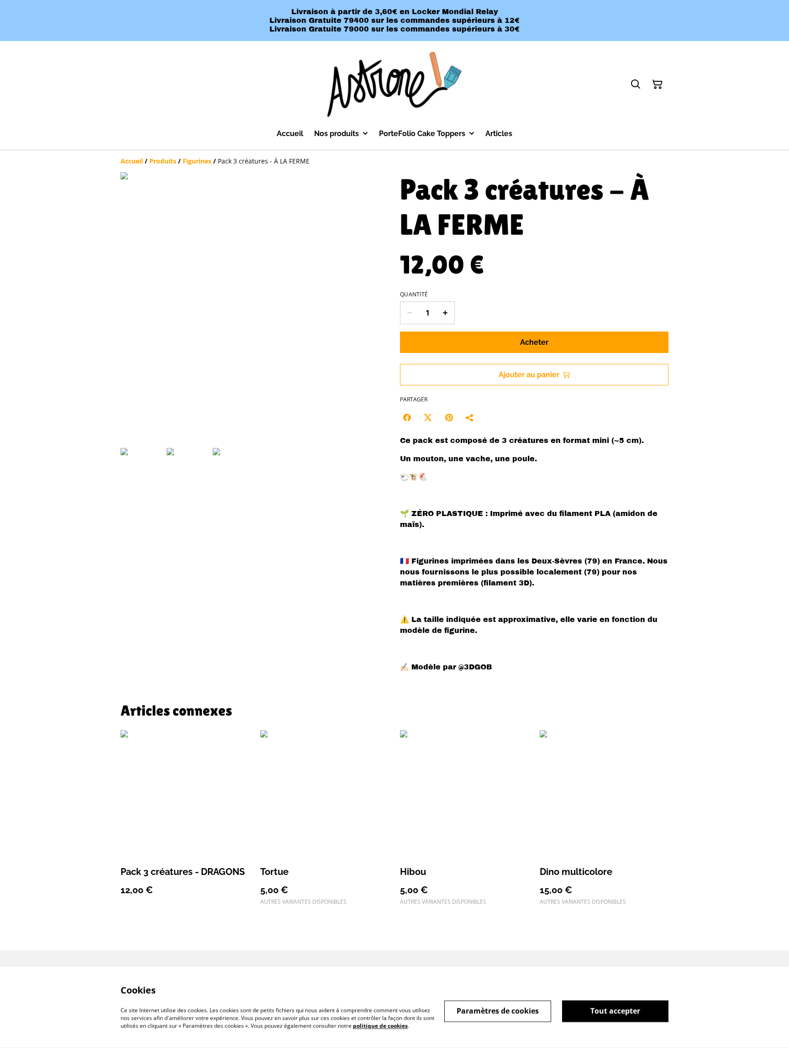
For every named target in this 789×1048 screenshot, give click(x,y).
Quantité (414, 294)
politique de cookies (380, 1025)
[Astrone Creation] (394, 84)
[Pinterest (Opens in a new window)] (449, 417)
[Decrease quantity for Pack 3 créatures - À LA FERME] (409, 312)
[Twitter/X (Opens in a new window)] (428, 417)
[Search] (636, 84)
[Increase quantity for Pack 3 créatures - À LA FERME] (445, 312)
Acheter (534, 342)
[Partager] (470, 417)
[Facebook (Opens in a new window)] (407, 417)
